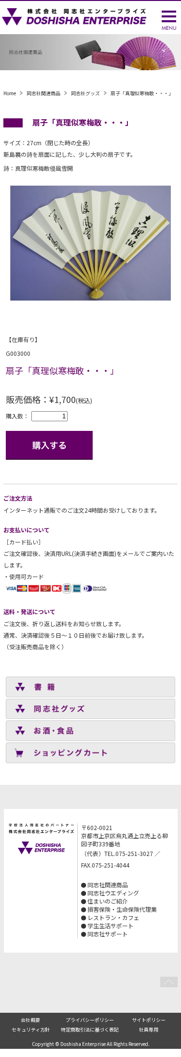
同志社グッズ (85, 93)
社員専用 (148, 1029)
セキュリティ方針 (31, 1029)
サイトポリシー (149, 1019)
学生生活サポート (110, 925)
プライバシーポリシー (90, 1019)
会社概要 (30, 1019)
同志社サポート (107, 934)
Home (9, 93)
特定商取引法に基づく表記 (90, 1029)
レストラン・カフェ (113, 917)
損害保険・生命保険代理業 (122, 909)
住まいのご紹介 (107, 901)
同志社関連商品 (43, 93)
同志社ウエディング (113, 893)
